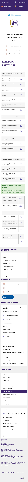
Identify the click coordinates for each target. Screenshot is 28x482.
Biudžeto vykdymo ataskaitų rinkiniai (10, 340)
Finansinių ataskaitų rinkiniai (8, 346)
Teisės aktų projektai (7, 377)
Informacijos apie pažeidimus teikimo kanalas (12, 404)
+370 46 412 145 (7, 465)
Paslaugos (5, 432)
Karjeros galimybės (7, 276)
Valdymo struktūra (6, 263)
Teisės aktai (5, 374)
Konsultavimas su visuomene (8, 426)
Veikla (4, 254)
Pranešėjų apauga (6, 357)
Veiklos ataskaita (6, 343)
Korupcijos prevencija (7, 391)
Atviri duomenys (6, 420)
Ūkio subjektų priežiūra (7, 349)
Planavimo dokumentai (7, 323)
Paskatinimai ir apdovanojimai (9, 332)
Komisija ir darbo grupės (8, 273)
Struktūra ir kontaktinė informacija (9, 269)
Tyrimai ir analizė (6, 380)
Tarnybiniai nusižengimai (7, 400)
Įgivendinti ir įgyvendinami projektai (14, 37)
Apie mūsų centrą (14, 31)
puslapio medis (6, 2)
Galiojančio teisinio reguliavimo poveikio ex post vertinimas (9, 387)
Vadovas (4, 257)
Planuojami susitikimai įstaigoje (9, 266)
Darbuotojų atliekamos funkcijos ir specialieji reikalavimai (12, 307)
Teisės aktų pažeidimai (7, 383)
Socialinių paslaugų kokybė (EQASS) (10, 260)
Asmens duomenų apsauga (8, 409)
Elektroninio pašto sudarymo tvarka (10, 311)
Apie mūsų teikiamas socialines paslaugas (14, 34)
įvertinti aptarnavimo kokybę (21, 2)
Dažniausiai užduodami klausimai (9, 429)
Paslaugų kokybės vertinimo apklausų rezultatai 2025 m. (13, 364)
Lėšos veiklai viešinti (7, 360)
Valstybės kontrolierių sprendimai (9, 394)
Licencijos (5, 326)
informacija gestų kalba (7, 6)
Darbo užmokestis (6, 329)
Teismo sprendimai (6, 397)
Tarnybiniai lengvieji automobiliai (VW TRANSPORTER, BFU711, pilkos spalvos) (13, 353)
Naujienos (14, 40)
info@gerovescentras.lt (9, 467)
